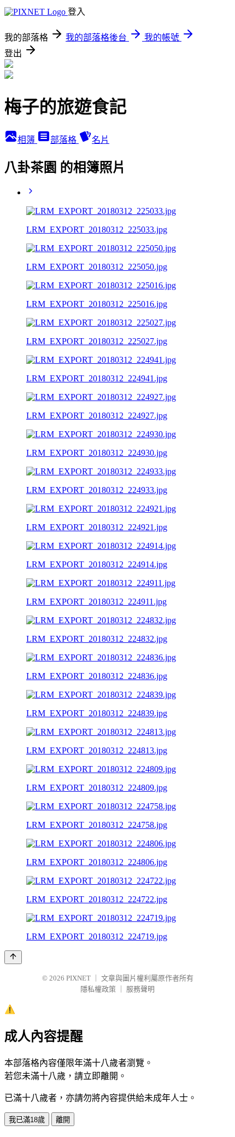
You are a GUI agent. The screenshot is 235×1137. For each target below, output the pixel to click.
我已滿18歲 (27, 1120)
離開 (63, 1120)
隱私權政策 (98, 989)
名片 (100, 139)
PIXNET (78, 978)
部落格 (64, 139)
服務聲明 (140, 989)
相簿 (27, 139)
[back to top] (13, 957)
